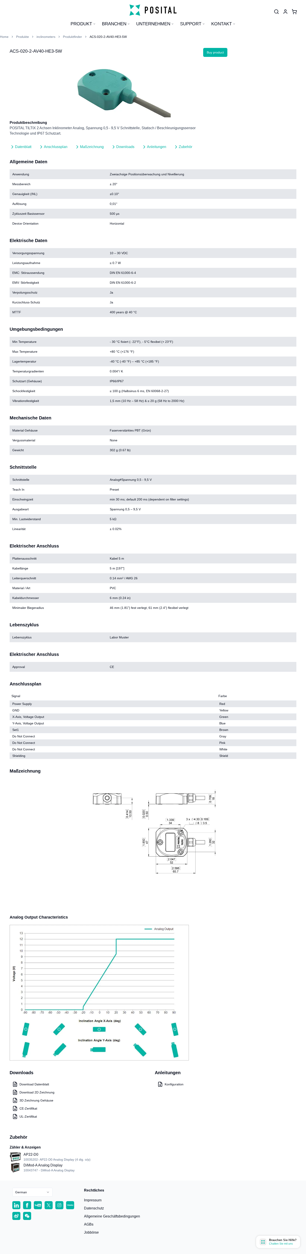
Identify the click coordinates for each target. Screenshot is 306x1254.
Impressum (92, 1200)
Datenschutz (94, 1208)
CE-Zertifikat (28, 1108)
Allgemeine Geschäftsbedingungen (112, 1216)
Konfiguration (174, 1084)
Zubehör (185, 147)
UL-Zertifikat (28, 1116)
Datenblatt (23, 147)
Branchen (114, 23)
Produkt (81, 23)
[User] (276, 11)
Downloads (125, 147)
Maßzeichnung (92, 147)
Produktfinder (72, 37)
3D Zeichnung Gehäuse (36, 1100)
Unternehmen (153, 23)
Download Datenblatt (34, 1084)
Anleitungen (156, 147)
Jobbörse (91, 1232)
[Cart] (294, 11)
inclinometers (46, 37)
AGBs (88, 1224)
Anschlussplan (55, 147)
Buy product (215, 52)
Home (4, 37)
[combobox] (32, 1192)
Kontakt (221, 23)
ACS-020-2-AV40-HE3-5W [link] (108, 37)
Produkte (22, 37)
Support (190, 23)
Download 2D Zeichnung (36, 1092)
